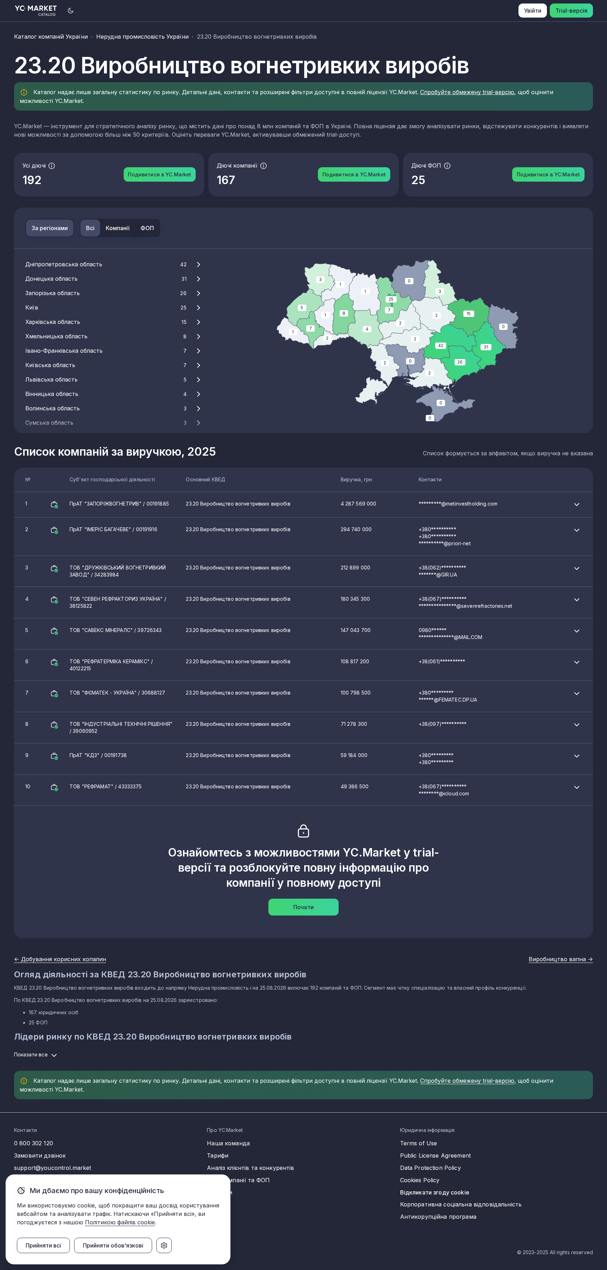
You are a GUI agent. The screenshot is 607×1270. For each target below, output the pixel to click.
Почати (303, 907)
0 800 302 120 (33, 1143)
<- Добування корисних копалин (60, 959)
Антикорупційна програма (438, 1216)
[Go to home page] (36, 10)
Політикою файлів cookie (120, 1222)
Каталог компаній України (51, 36)
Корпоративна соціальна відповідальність (461, 1204)
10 (247, 789)
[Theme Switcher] (71, 11)
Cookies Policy (420, 1180)
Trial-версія (571, 10)
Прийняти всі (43, 1245)
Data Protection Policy (430, 1167)
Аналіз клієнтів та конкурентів (250, 1167)
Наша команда (228, 1143)
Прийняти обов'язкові (113, 1245)
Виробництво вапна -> (561, 959)
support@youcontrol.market (52, 1167)
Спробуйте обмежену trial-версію (467, 92)
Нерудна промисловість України (142, 36)
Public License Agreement (435, 1155)
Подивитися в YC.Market (159, 174)
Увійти (532, 10)
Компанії (117, 228)
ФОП (147, 228)
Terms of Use (418, 1143)
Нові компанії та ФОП (238, 1180)
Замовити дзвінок (40, 1155)
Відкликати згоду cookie (434, 1192)
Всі (90, 228)
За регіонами (50, 228)
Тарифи (217, 1155)
